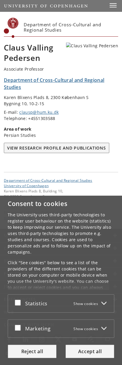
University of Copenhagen (26, 185)
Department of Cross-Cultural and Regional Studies (48, 180)
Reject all (32, 351)
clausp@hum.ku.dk (39, 112)
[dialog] (61, 280)
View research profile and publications (56, 148)
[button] (113, 5)
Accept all (90, 351)
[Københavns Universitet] (11, 28)
